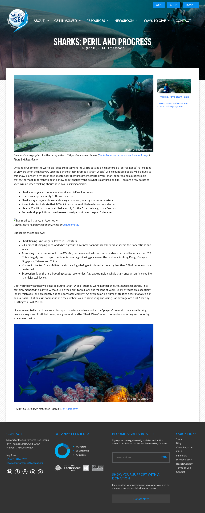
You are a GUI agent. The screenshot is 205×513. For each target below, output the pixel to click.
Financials (181, 455)
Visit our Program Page (174, 96)
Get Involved (65, 21)
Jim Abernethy (71, 224)
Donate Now (141, 499)
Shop (173, 4)
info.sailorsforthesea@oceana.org (24, 462)
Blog (178, 443)
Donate (191, 4)
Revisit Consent (184, 463)
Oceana (118, 48)
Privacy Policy (184, 459)
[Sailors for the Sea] (17, 20)
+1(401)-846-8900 (16, 458)
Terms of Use (183, 467)
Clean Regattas (184, 447)
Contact (183, 21)
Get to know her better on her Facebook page (123, 155)
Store (179, 439)
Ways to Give (155, 21)
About (39, 21)
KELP (179, 451)
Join (158, 4)
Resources (95, 21)
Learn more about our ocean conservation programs (172, 105)
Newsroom (124, 21)
